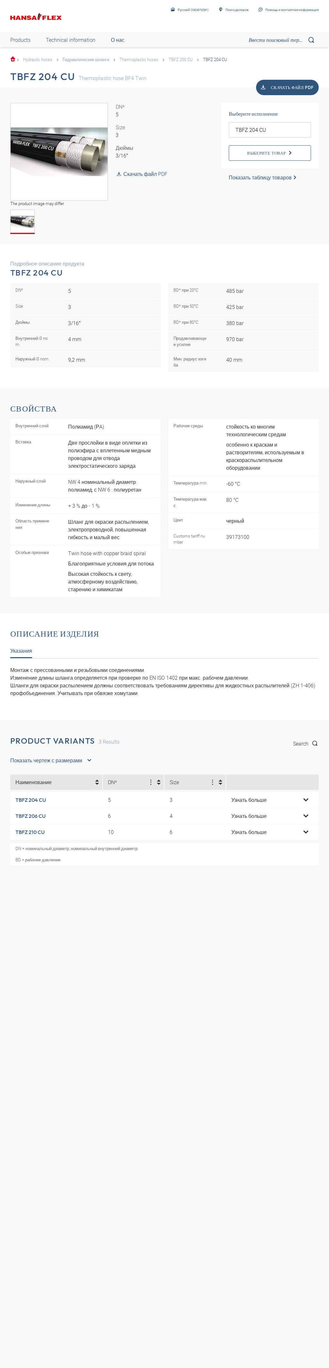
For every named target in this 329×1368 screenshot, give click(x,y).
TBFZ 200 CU (181, 59)
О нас (117, 39)
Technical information (70, 39)
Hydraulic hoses (37, 59)
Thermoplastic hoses (139, 59)
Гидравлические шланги (86, 59)
